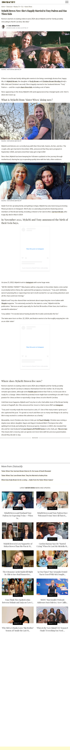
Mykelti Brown (12, 81)
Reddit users (32, 392)
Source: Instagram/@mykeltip (11, 69)
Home (3, 6)
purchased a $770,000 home (34, 429)
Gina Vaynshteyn (13, 26)
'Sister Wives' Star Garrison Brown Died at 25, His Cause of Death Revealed (26, 471)
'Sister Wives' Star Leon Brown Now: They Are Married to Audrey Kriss (24, 475)
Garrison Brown (57, 212)
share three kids (26, 87)
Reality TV (17, 6)
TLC (22, 6)
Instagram (29, 282)
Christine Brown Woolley (51, 81)
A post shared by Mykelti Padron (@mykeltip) (35, 268)
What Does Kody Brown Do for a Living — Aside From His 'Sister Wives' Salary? (27, 480)
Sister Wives (28, 6)
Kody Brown (34, 81)
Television (9, 6)
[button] (67, 2)
